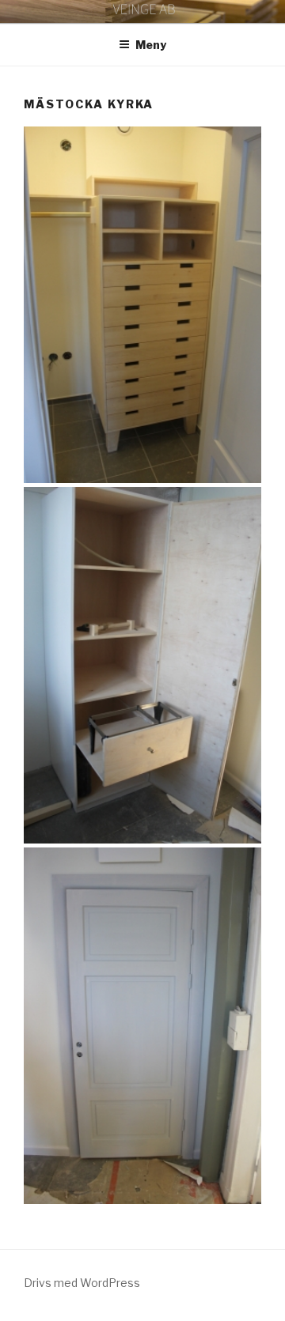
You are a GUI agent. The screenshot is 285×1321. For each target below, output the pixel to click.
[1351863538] (142, 665)
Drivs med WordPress (82, 1282)
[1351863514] (142, 304)
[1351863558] (142, 1025)
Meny (150, 44)
